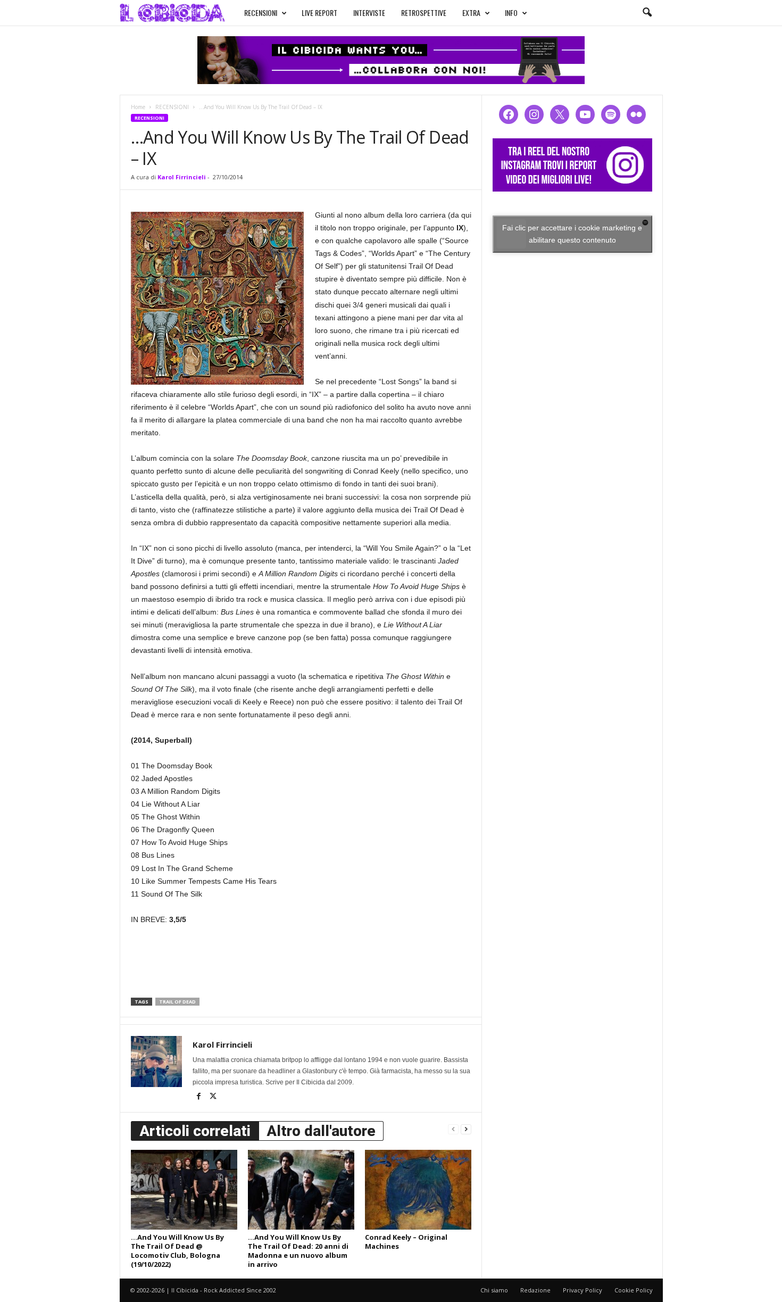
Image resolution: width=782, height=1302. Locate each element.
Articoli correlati (195, 1131)
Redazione (535, 1290)
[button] (647, 12)
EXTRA (471, 12)
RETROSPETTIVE (423, 12)
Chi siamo (494, 1290)
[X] (213, 1097)
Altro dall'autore (321, 1131)
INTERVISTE (369, 12)
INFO (511, 12)
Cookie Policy (633, 1290)
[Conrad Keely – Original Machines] (418, 1190)
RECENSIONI (260, 12)
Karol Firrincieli (181, 177)
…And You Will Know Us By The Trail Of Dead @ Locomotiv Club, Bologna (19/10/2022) (177, 1250)
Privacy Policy (582, 1290)
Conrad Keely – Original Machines (406, 1241)
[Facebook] (200, 1097)
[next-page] (466, 1128)
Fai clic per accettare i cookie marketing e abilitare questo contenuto (572, 233)
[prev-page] (453, 1128)
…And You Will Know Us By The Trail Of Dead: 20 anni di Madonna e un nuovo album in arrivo (298, 1250)
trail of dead (177, 1001)
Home (138, 107)
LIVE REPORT (319, 12)
